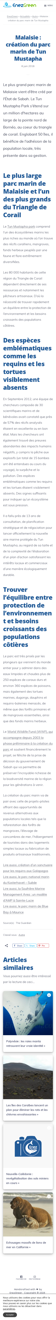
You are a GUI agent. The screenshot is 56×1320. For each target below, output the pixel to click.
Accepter (10, 1314)
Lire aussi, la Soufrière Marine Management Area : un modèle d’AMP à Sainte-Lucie (25, 894)
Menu (50, 5)
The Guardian (23, 922)
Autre (22, 934)
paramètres (9, 1309)
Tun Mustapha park (21, 226)
